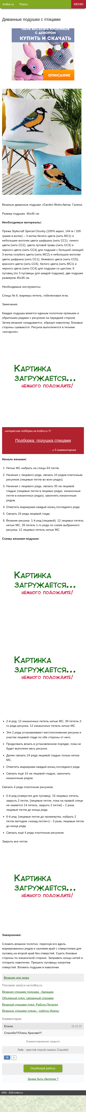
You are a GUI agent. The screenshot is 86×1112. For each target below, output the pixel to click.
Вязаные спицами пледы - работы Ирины (30, 1010)
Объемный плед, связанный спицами (28, 998)
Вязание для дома (16, 977)
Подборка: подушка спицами (43, 440)
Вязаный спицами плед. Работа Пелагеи (30, 1004)
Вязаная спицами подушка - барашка (27, 991)
